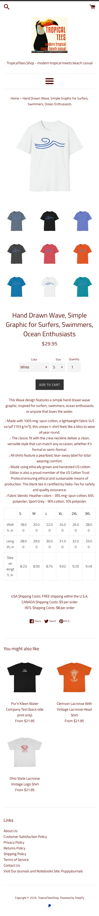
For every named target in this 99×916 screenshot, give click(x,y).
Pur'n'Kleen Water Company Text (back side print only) (24, 709)
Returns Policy (14, 848)
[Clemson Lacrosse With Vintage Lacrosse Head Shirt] (74, 677)
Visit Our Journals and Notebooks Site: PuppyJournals (43, 871)
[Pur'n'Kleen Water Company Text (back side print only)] (25, 677)
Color (34, 359)
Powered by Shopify (72, 897)
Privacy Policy (14, 842)
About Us (11, 831)
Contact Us (12, 865)
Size (58, 359)
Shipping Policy (15, 854)
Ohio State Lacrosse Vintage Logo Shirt (25, 781)
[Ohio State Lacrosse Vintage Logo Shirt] (25, 752)
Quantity (74, 359)
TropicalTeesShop (48, 897)
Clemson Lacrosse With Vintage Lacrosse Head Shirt (74, 709)
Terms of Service (16, 859)
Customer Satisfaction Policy (25, 836)
